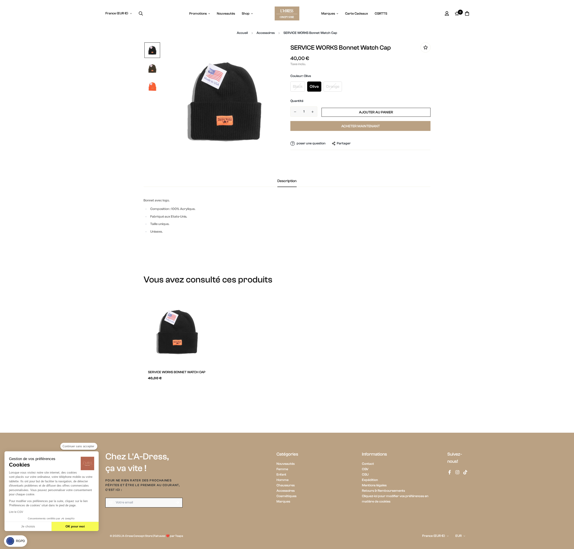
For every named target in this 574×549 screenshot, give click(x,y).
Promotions (198, 13)
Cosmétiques (286, 496)
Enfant (281, 474)
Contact (368, 464)
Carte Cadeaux (356, 13)
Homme (282, 480)
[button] (15, 541)
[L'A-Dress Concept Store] (287, 13)
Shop (246, 13)
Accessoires (266, 33)
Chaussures (285, 485)
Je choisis (28, 526)
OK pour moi (75, 526)
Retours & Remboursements (383, 491)
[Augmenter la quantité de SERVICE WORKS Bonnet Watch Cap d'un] (312, 112)
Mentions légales (374, 485)
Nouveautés (226, 13)
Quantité (296, 101)
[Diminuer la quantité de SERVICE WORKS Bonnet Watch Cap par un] (295, 112)
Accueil (242, 33)
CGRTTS (381, 13)
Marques (328, 13)
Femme (282, 469)
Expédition (370, 480)
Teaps (179, 536)
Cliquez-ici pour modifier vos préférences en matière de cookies (395, 498)
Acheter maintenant (360, 126)
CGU (365, 474)
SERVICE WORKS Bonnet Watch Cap (176, 372)
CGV (365, 469)
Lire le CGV (16, 512)
